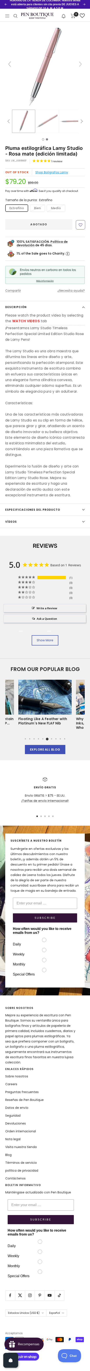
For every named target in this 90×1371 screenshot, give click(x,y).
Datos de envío (16, 1108)
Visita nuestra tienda (21, 1147)
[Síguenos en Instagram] (30, 1295)
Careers (11, 1084)
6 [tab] (47, 739)
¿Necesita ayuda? (71, 290)
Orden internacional (20, 1131)
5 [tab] (43, 739)
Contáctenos (15, 1178)
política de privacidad (21, 1170)
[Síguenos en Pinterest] (40, 1295)
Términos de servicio (21, 1162)
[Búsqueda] (15, 16)
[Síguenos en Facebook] (10, 1295)
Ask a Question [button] (47, 619)
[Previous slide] (9, 64)
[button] (63, 15)
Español (54, 1313)
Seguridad (13, 1115)
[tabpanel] (45, 704)
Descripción (16, 307)
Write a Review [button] (46, 608)
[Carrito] (73, 16)
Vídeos (11, 522)
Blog (8, 1155)
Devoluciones (15, 1123)
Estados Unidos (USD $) (24, 1313)
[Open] (10, 1360)
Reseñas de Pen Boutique (24, 1100)
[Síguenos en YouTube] (49, 1295)
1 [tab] (25, 739)
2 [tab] (30, 739)
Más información (45, 280)
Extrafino (16, 208)
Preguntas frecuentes (22, 1092)
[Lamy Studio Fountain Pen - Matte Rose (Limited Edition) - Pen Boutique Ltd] (23, 121)
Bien (37, 208)
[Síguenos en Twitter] (20, 1295)
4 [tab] (38, 739)
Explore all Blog (45, 749)
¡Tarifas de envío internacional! (45, 801)
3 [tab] (34, 739)
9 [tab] (60, 739)
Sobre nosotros (16, 1076)
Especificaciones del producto (32, 510)
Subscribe (45, 917)
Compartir (13, 290)
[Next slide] (80, 64)
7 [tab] (51, 739)
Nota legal (13, 1139)
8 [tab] (56, 739)
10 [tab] (64, 739)
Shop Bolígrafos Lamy (51, 172)
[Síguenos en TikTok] (59, 1295)
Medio (56, 208)
